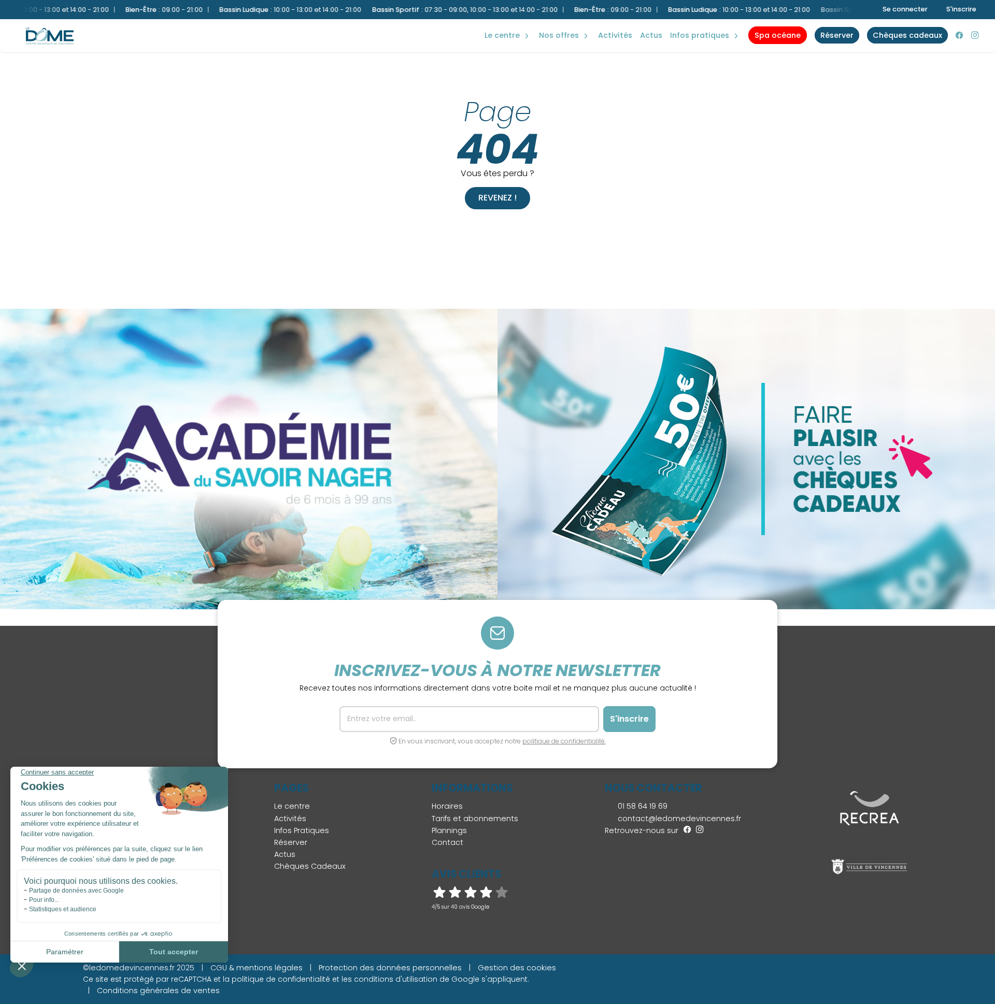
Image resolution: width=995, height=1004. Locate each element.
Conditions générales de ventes (158, 990)
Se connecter (905, 9)
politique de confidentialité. (564, 741)
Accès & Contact (694, 21)
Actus (651, 35)
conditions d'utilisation (395, 979)
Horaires (447, 806)
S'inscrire (961, 9)
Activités (615, 35)
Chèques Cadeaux (310, 866)
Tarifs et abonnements (475, 818)
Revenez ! (497, 198)
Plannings (449, 830)
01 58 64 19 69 (641, 806)
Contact (447, 842)
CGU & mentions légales (256, 968)
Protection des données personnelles (390, 968)
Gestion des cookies (517, 968)
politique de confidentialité (281, 979)
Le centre (292, 806)
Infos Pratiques (699, 35)
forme (497, 24)
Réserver (290, 842)
